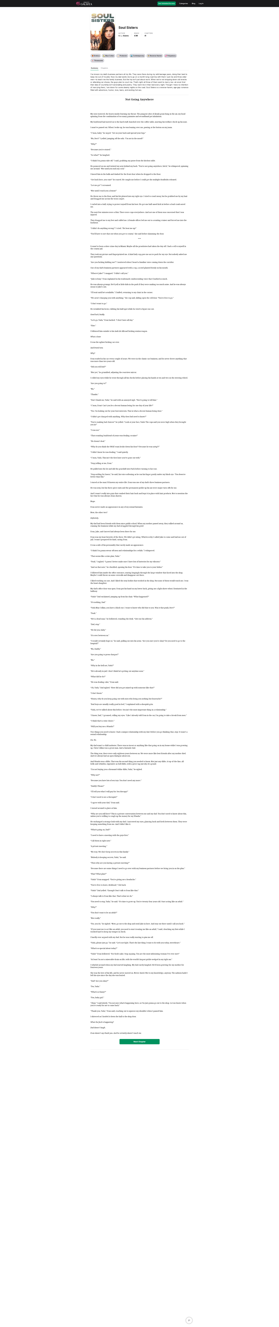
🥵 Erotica (96, 56)
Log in (201, 3)
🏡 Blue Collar (108, 56)
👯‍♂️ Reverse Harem (155, 56)
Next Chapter (140, 1042)
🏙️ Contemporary (137, 56)
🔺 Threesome (97, 60)
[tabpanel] (139, 558)
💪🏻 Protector (122, 56)
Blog (193, 3)
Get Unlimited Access (166, 3)
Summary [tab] (94, 68)
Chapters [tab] (104, 68)
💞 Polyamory (170, 56)
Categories (183, 3)
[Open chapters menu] (189, 1320)
